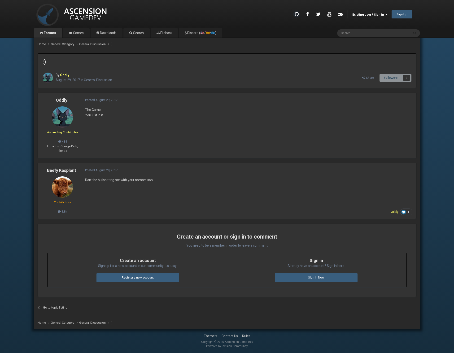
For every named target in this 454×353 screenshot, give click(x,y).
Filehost (166, 33)
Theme (209, 336)
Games (78, 33)
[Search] (415, 33)
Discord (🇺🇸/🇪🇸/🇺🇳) (201, 33)
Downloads (108, 33)
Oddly (61, 100)
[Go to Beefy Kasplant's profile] (62, 187)
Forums (49, 33)
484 (64, 141)
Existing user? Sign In (368, 14)
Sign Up (402, 14)
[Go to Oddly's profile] (48, 78)
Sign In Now (316, 277)
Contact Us (230, 336)
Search (138, 33)
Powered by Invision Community (227, 346)
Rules (246, 336)
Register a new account (138, 277)
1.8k (64, 211)
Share (369, 77)
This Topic (396, 33)
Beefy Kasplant (61, 170)
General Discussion (98, 80)
